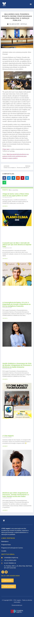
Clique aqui (5, 149)
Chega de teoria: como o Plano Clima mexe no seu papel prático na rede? (15, 195)
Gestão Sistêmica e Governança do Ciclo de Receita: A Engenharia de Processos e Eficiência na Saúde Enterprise (17, 365)
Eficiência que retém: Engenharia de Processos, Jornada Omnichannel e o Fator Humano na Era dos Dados (15, 494)
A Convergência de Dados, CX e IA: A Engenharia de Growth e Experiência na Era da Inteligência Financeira (16, 304)
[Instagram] (2, 572)
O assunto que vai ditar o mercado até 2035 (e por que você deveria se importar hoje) (16, 244)
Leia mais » (5, 206)
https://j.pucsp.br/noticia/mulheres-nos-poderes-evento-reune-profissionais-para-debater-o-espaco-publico (15, 156)
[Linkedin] (6, 572)
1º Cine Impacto (8, 436)
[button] (30, 4)
